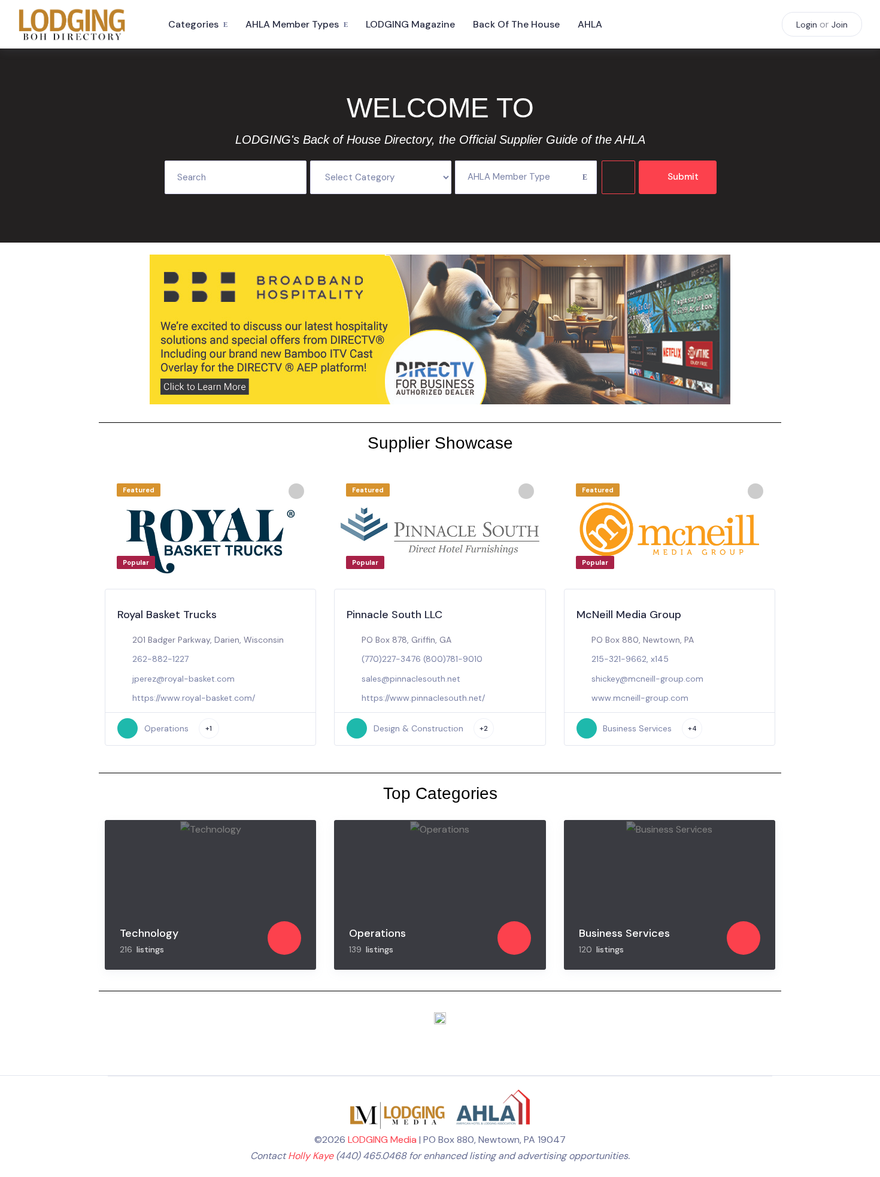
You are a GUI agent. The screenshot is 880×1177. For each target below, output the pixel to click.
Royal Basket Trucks (167, 614)
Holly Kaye (310, 1155)
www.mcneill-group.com (639, 697)
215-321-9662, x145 (630, 658)
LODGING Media (382, 1139)
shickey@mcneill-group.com (647, 678)
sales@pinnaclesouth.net (411, 678)
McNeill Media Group (628, 614)
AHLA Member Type (509, 177)
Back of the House (516, 24)
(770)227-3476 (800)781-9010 (422, 658)
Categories (193, 24)
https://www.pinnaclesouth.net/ (423, 697)
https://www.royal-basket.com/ (193, 697)
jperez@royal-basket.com (183, 678)
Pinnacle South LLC (394, 614)
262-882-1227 (160, 658)
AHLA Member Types (292, 24)
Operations (166, 728)
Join (840, 24)
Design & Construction (418, 728)
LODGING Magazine (410, 24)
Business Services (637, 728)
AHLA (590, 24)
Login (806, 24)
